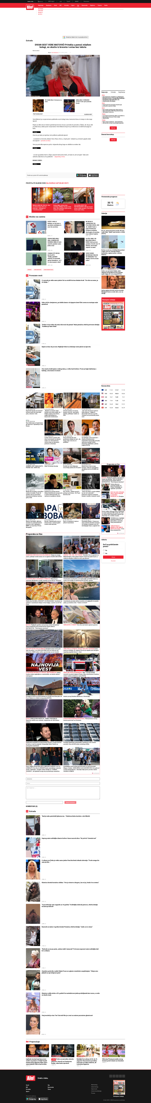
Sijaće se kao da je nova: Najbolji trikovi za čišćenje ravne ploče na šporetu (66, 347)
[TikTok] (117, 1076)
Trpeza (100, 5)
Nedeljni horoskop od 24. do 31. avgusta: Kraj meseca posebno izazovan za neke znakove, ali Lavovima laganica (87, 1061)
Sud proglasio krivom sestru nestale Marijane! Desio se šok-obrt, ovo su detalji (112, 292)
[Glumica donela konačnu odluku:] (33, 892)
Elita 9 (40, 14)
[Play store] (81, 175)
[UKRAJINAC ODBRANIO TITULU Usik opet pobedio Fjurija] (69, 105)
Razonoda (84, 5)
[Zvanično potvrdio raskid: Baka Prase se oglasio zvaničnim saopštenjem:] (33, 980)
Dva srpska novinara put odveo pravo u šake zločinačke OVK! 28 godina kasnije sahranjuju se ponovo (113, 111)
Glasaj (113, 557)
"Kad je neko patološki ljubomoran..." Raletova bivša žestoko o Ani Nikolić (66, 816)
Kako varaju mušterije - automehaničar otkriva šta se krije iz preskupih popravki (113, 122)
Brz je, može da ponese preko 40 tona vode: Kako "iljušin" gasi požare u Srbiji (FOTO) (113, 232)
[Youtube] (120, 1076)
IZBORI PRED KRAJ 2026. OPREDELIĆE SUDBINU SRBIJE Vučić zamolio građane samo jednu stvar (54, 242)
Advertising (94, 1087)
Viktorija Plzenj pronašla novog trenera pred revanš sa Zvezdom (113, 1060)
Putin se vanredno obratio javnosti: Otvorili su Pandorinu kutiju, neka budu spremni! (62, 1061)
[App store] (93, 175)
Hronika (66, 5)
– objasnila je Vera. (59, 156)
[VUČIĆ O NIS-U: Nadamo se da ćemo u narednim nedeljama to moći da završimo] (36, 227)
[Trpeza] (68, 1)
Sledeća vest (88, 114)
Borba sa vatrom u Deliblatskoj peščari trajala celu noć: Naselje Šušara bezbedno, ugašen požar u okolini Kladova (113, 252)
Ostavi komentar (70, 802)
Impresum (94, 1089)
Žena (49, 1089)
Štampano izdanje (108, 300)
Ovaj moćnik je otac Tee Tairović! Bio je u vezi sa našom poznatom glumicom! (67, 1015)
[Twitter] (123, 1076)
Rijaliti (40, 12)
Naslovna (48, 5)
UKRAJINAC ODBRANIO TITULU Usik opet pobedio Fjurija (83, 101)
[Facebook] (110, 1076)
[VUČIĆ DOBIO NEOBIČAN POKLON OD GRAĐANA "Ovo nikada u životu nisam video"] (74, 259)
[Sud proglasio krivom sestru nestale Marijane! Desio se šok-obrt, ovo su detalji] (113, 282)
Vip (78, 5)
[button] (72, 52)
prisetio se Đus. (46, 140)
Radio (106, 5)
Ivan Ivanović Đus (48, 269)
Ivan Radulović (55, 52)
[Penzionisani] (86, 1)
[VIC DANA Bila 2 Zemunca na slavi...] (38, 105)
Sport (72, 5)
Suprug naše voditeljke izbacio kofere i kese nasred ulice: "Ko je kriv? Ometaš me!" (69, 838)
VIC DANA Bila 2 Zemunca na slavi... (53, 100)
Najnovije (40, 5)
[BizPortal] (40, 1)
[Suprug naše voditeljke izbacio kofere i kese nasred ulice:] (33, 847)
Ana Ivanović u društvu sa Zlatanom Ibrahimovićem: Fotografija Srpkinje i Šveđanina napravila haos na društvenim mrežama (114, 99)
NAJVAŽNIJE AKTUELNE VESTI (57, 183)
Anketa (104, 540)
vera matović (37, 269)
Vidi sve (113, 128)
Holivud (40, 10)
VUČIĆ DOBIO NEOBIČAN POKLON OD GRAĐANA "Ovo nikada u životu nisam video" (92, 257)
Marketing (94, 1084)
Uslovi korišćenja (96, 1091)
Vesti (55, 5)
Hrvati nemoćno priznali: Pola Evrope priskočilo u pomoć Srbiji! (112, 105)
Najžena (92, 5)
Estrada (40, 8)
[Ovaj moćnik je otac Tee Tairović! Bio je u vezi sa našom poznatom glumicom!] (33, 1025)
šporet (29, 269)
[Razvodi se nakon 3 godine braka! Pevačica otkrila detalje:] (33, 936)
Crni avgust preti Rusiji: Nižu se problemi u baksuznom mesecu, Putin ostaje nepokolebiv (113, 117)
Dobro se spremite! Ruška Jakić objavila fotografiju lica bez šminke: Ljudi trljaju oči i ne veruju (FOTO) (112, 272)
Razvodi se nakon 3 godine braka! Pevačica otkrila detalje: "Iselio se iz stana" (67, 927)
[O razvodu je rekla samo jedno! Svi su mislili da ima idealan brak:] (33, 289)
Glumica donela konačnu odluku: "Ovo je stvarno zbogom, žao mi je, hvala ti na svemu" (70, 882)
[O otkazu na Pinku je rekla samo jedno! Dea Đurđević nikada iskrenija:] (33, 870)
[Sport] (77, 1)
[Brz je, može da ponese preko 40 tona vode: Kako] (113, 222)
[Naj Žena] (60, 1)
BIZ (61, 5)
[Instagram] (114, 1076)
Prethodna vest (38, 114)
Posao (93, 1093)
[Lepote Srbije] (51, 1)
